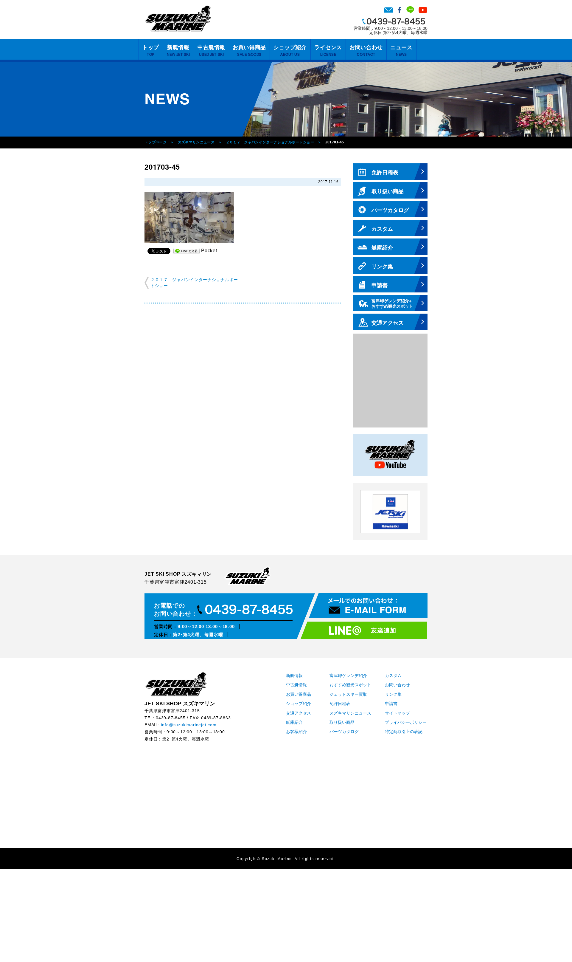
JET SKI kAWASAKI (390, 511)
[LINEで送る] (186, 250)
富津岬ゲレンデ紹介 (348, 675)
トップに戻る (555, 945)
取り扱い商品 (342, 722)
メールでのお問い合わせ (368, 605)
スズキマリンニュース (196, 142)
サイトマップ (397, 713)
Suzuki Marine (277, 859)
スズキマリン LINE (410, 9)
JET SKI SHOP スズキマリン (175, 684)
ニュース (401, 50)
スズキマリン (177, 18)
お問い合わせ (388, 9)
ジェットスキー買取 (348, 694)
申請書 (391, 703)
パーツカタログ (344, 731)
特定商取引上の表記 (403, 731)
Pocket (209, 250)
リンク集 (393, 694)
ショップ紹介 (290, 50)
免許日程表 (339, 703)
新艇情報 (178, 50)
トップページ (155, 142)
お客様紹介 (296, 731)
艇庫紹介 (294, 722)
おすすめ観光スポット (350, 685)
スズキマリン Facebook (399, 9)
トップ (150, 50)
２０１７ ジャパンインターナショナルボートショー (270, 142)
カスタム (393, 675)
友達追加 (364, 630)
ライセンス (328, 50)
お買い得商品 (249, 50)
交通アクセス (298, 713)
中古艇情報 (211, 50)
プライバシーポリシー (406, 722)
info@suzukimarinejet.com (189, 725)
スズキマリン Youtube (423, 9)
